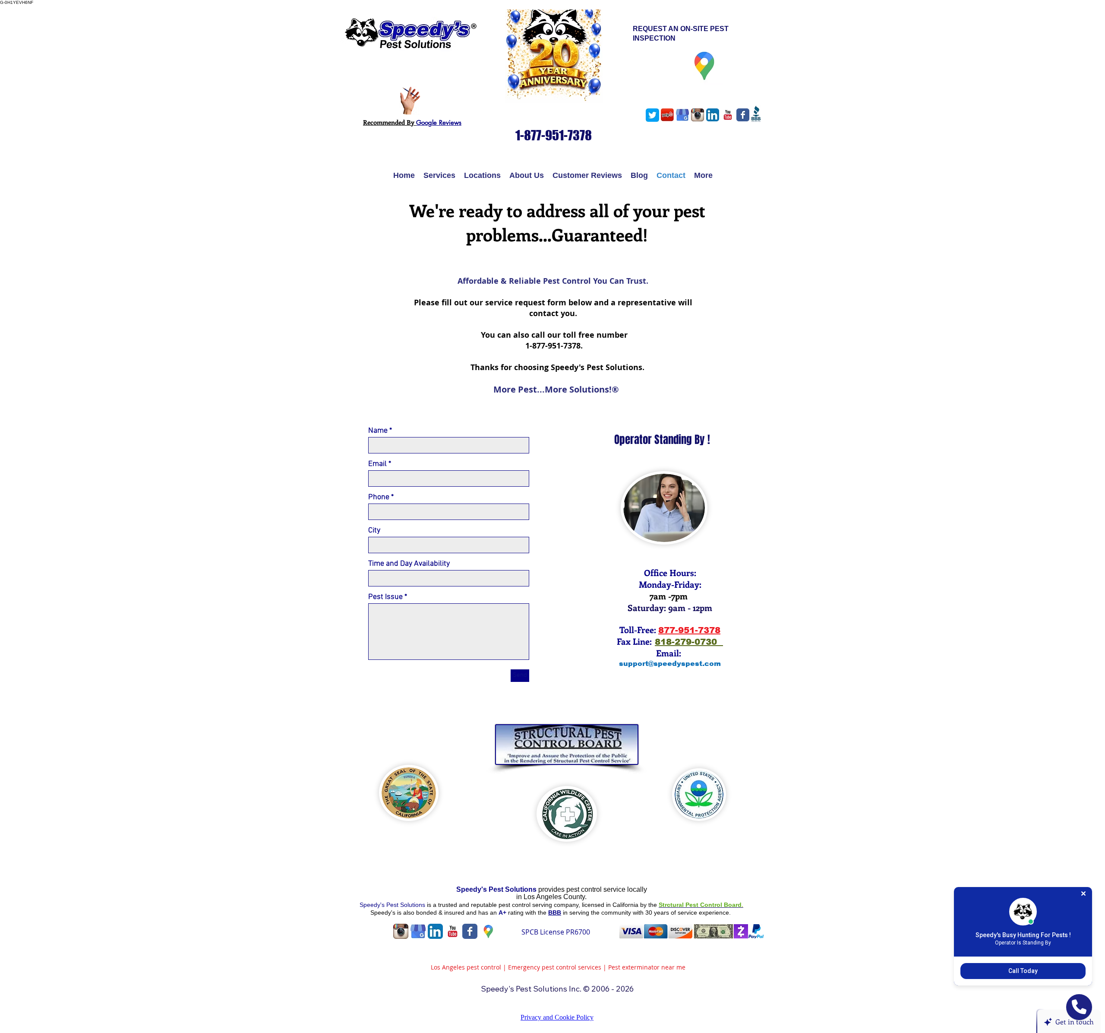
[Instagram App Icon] (697, 114)
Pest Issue (385, 597)
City (374, 531)
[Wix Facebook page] (742, 114)
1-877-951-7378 (552, 345)
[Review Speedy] (410, 100)
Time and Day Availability (409, 564)
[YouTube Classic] (727, 114)
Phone (378, 497)
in (520, 896)
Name (378, 431)
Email (377, 464)
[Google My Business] (682, 114)
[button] (439, 175)
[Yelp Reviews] (667, 114)
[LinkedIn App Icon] (712, 114)
